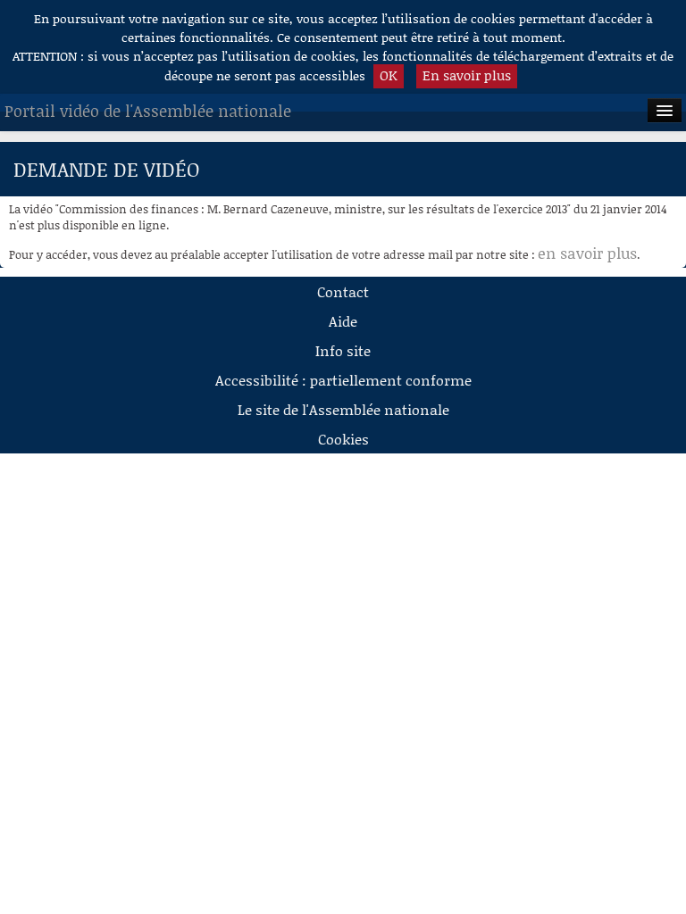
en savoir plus (587, 252)
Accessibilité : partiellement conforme (343, 380)
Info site (343, 350)
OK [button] (388, 75)
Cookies (343, 438)
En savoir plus (466, 75)
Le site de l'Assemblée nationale (343, 409)
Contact (343, 291)
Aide (343, 321)
